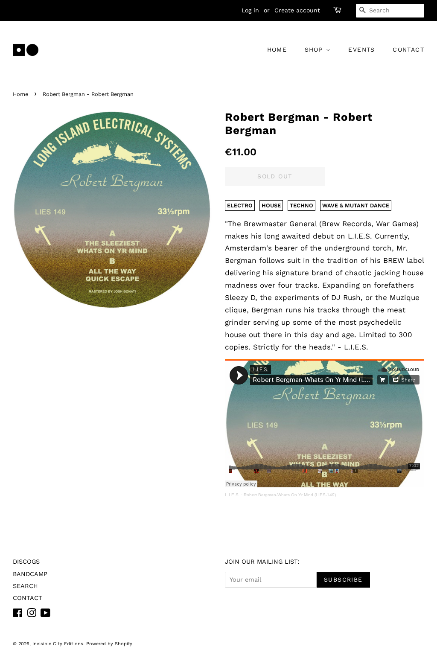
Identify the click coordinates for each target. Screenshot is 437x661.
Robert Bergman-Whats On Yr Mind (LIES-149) (290, 494)
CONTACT (408, 49)
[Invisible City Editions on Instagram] (31, 614)
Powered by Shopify (109, 643)
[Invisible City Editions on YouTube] (45, 614)
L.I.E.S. (232, 494)
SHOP (315, 49)
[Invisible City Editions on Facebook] (18, 614)
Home (20, 94)
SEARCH (25, 586)
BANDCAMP (30, 574)
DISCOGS (26, 561)
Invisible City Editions (57, 643)
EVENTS (361, 49)
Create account (297, 10)
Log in (250, 10)
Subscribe (343, 579)
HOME (277, 49)
